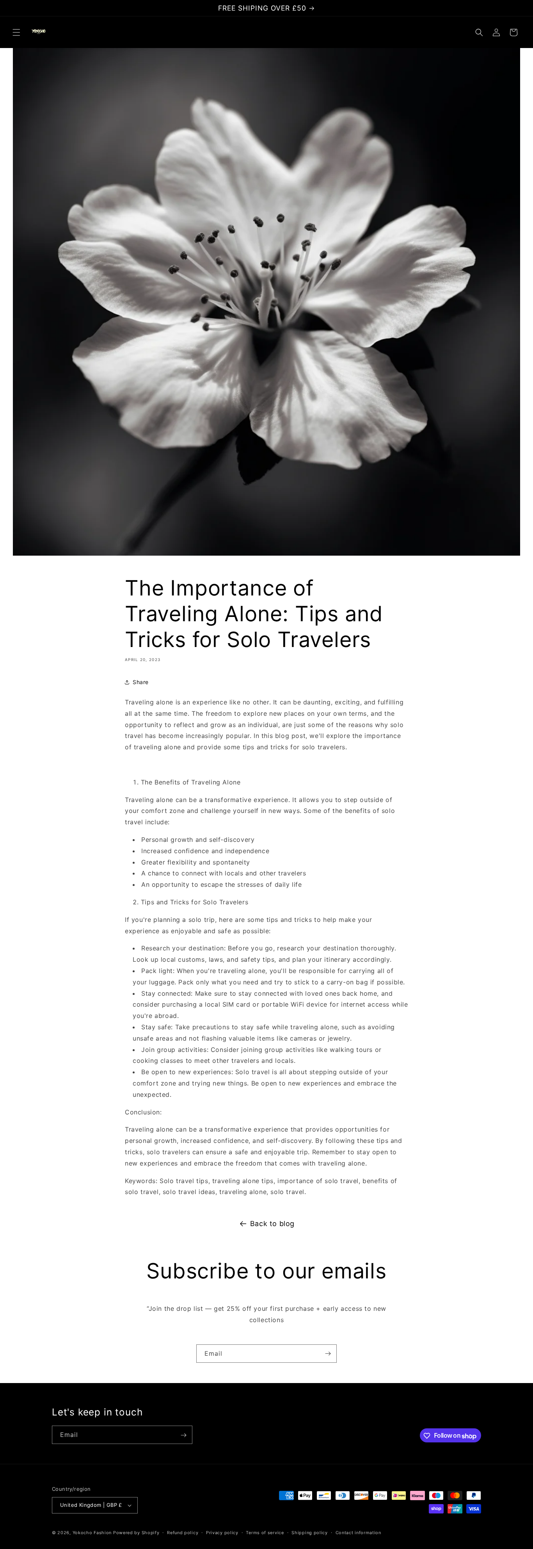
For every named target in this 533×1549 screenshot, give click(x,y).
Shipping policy (309, 1532)
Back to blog (272, 1223)
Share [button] (141, 682)
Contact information (358, 1532)
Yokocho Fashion (92, 1532)
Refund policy (182, 1532)
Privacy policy (222, 1532)
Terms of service (265, 1532)
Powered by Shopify (136, 1532)
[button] (16, 32)
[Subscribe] (327, 1353)
